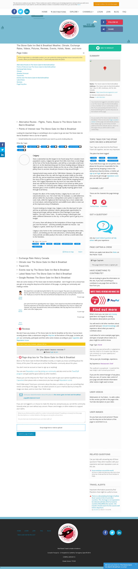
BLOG (49, 531)
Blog (116, 11)
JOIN (108, 11)
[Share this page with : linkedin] (2, 154)
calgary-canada (32, 146)
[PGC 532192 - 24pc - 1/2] (54, 94)
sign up (92, 173)
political (21, 150)
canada (44, 146)
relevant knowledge (109, 326)
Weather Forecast (22, 73)
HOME (19, 531)
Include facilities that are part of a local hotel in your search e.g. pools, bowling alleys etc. (46, 139)
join (18, 338)
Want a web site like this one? (26, 535)
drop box (51, 335)
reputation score (113, 176)
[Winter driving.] (71, 111)
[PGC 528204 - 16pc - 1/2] (54, 111)
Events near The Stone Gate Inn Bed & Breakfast (33, 78)
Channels (87, 11)
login (51, 352)
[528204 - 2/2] (44, 94)
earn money (112, 314)
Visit (79, 252)
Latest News (21, 80)
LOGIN (100, 11)
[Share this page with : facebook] (2, 144)
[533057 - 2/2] (22, 111)
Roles (115, 252)
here (79, 4)
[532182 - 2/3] (22, 94)
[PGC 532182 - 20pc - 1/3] (44, 111)
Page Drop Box (22, 84)
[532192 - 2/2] (33, 94)
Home (44, 11)
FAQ (124, 11)
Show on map (69, 252)
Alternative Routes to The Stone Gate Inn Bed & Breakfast (35, 65)
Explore (74, 11)
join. (57, 352)
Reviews (19, 82)
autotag (21, 146)
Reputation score (32, 371)
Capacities (75, 338)
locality (62, 146)
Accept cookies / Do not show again (106, 4)
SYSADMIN (96, 509)
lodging (102, 160)
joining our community (48, 371)
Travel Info (20, 75)
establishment (112, 157)
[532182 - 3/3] (71, 94)
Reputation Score (23, 340)
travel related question (103, 238)
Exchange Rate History (24, 69)
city (53, 146)
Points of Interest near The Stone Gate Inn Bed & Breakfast (36, 67)
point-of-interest (74, 146)
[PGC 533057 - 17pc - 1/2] (33, 111)
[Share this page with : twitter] (2, 149)
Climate (19, 71)
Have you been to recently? (118, 566)
